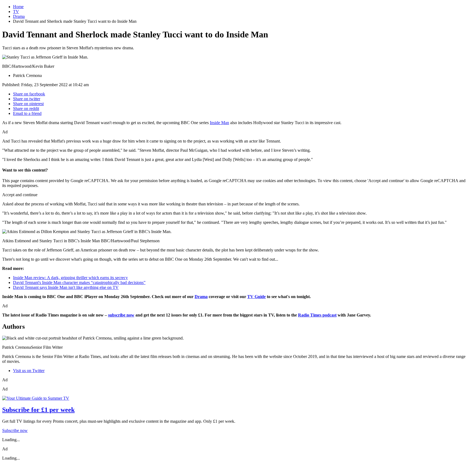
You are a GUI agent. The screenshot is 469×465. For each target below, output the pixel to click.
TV (16, 11)
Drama (19, 16)
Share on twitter (26, 98)
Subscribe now (15, 430)
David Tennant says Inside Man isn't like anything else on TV (66, 287)
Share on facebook (29, 94)
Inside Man (219, 122)
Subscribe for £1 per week (38, 409)
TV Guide (256, 296)
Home (18, 6)
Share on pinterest (28, 103)
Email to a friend (27, 113)
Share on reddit (26, 108)
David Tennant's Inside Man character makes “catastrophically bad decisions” (79, 282)
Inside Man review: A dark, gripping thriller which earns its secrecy (70, 277)
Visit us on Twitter (29, 370)
